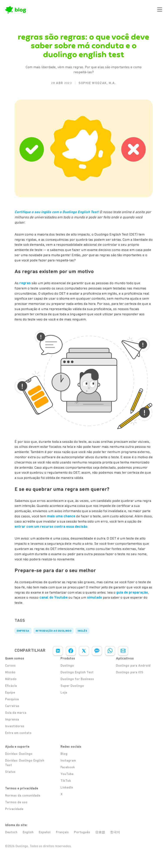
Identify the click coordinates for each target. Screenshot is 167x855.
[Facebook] (71, 651)
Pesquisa (12, 699)
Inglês (82, 630)
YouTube (66, 774)
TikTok (65, 781)
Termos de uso (16, 802)
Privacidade (14, 809)
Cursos (10, 665)
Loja (63, 692)
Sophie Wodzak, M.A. (97, 83)
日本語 (100, 832)
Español (45, 832)
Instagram (68, 760)
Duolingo (67, 665)
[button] (159, 9)
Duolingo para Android (133, 665)
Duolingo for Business (77, 679)
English (28, 832)
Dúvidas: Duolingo (18, 754)
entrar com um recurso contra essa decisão (51, 526)
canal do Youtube (53, 597)
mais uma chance (61, 516)
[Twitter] (84, 651)
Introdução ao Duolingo (54, 630)
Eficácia (11, 686)
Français (62, 832)
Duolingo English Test (77, 672)
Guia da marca (15, 713)
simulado (94, 597)
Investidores (14, 726)
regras (25, 283)
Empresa (23, 630)
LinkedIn (66, 787)
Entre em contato (18, 733)
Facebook (67, 767)
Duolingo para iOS (129, 672)
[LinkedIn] (58, 651)
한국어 (115, 832)
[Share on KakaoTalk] (97, 651)
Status (10, 772)
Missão (10, 672)
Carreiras (12, 706)
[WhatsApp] (110, 651)
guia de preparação (132, 592)
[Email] (123, 651)
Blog (63, 754)
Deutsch (11, 832)
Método (11, 679)
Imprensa (12, 719)
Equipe (10, 692)
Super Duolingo (72, 686)
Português (82, 832)
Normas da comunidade (22, 795)
